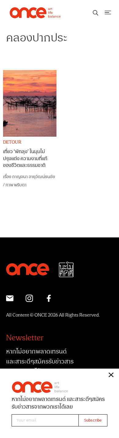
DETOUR (12, 142)
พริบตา (20, 184)
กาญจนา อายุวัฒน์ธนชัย (33, 176)
